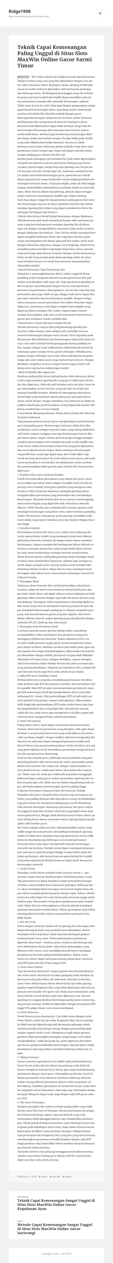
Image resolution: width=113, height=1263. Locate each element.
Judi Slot (56, 1176)
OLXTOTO (66, 1253)
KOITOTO (23, 76)
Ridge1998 (20, 11)
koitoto (68, 1176)
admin (44, 1176)
